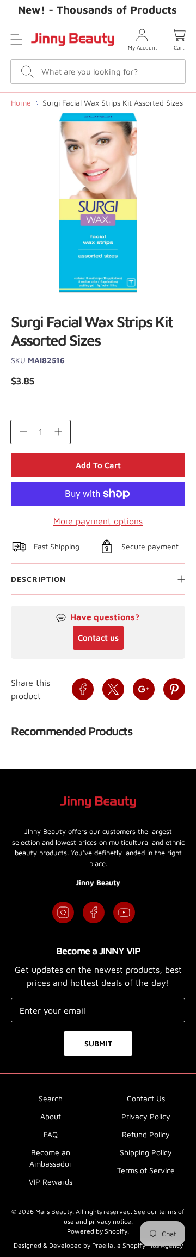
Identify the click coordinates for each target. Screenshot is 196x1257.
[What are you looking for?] (27, 71)
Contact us (98, 637)
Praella (102, 1245)
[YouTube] (124, 912)
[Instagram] (63, 912)
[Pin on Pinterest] (174, 689)
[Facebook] (94, 912)
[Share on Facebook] (83, 689)
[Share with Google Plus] (144, 689)
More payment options (98, 521)
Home (21, 102)
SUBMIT (98, 1043)
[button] (16, 39)
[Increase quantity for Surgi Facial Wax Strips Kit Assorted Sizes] (58, 432)
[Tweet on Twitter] (113, 689)
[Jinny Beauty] (72, 39)
